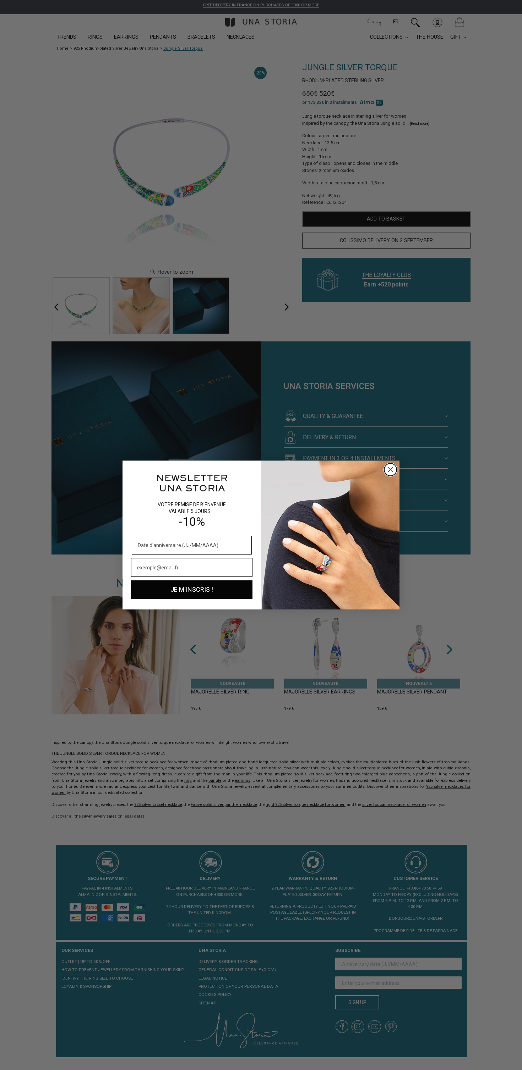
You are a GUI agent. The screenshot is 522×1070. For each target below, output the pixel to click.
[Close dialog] (390, 469)
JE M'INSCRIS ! (191, 589)
